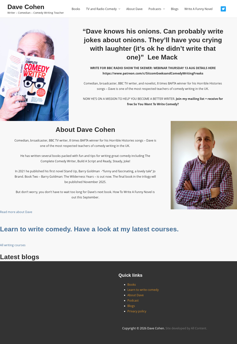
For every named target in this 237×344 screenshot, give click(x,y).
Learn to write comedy (143, 290)
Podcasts (154, 9)
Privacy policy (136, 311)
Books (76, 9)
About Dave (134, 9)
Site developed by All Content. (186, 328)
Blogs (174, 9)
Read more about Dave (16, 212)
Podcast (133, 300)
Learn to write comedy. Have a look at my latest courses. (89, 229)
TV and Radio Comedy (101, 9)
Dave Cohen (25, 6)
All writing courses (13, 245)
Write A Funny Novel (198, 9)
